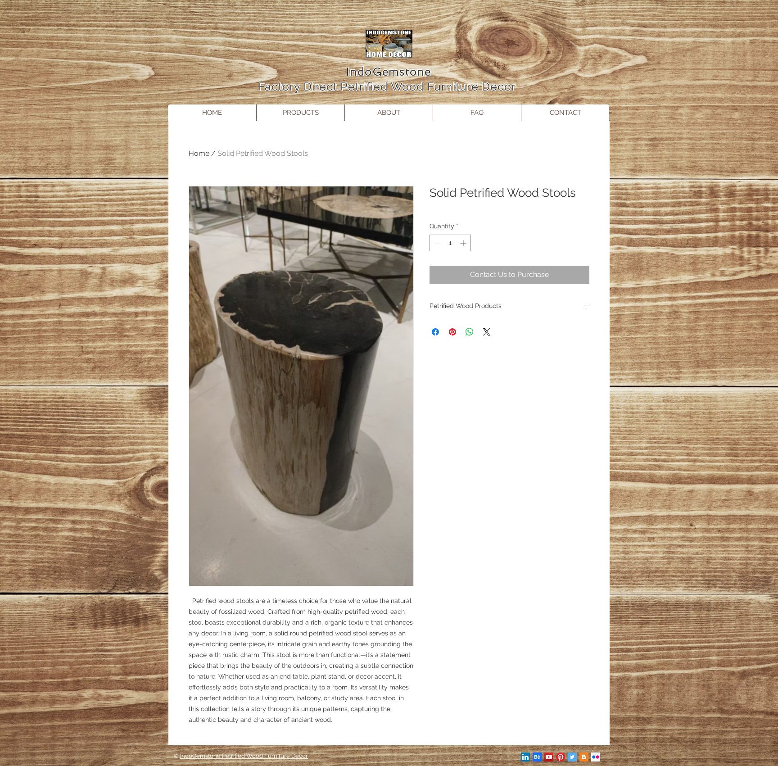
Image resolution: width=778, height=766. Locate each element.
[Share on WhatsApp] (469, 331)
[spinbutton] (450, 243)
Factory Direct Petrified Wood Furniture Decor (388, 86)
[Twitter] (572, 756)
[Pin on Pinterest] (452, 331)
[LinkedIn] (525, 756)
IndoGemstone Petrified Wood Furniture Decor (244, 755)
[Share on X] (486, 331)
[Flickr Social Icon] (595, 756)
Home (199, 153)
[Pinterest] (560, 756)
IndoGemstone (388, 71)
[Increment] (464, 243)
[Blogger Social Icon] (583, 756)
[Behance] (537, 756)
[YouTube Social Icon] (548, 756)
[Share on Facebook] (435, 331)
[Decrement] (436, 243)
